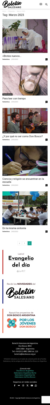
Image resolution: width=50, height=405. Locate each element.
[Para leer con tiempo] (25, 80)
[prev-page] (19, 243)
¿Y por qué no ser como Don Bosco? (22, 136)
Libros (5, 175)
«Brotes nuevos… (11, 56)
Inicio (4, 11)
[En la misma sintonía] (25, 208)
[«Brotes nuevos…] (25, 36)
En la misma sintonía (14, 228)
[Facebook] (14, 385)
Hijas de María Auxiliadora (11, 52)
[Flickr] (19, 385)
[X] (27, 385)
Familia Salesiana (8, 132)
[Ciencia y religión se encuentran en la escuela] (25, 161)
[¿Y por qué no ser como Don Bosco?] (25, 120)
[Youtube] (31, 385)
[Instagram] (23, 385)
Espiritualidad (7, 94)
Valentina (6, 59)
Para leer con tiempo (14, 98)
